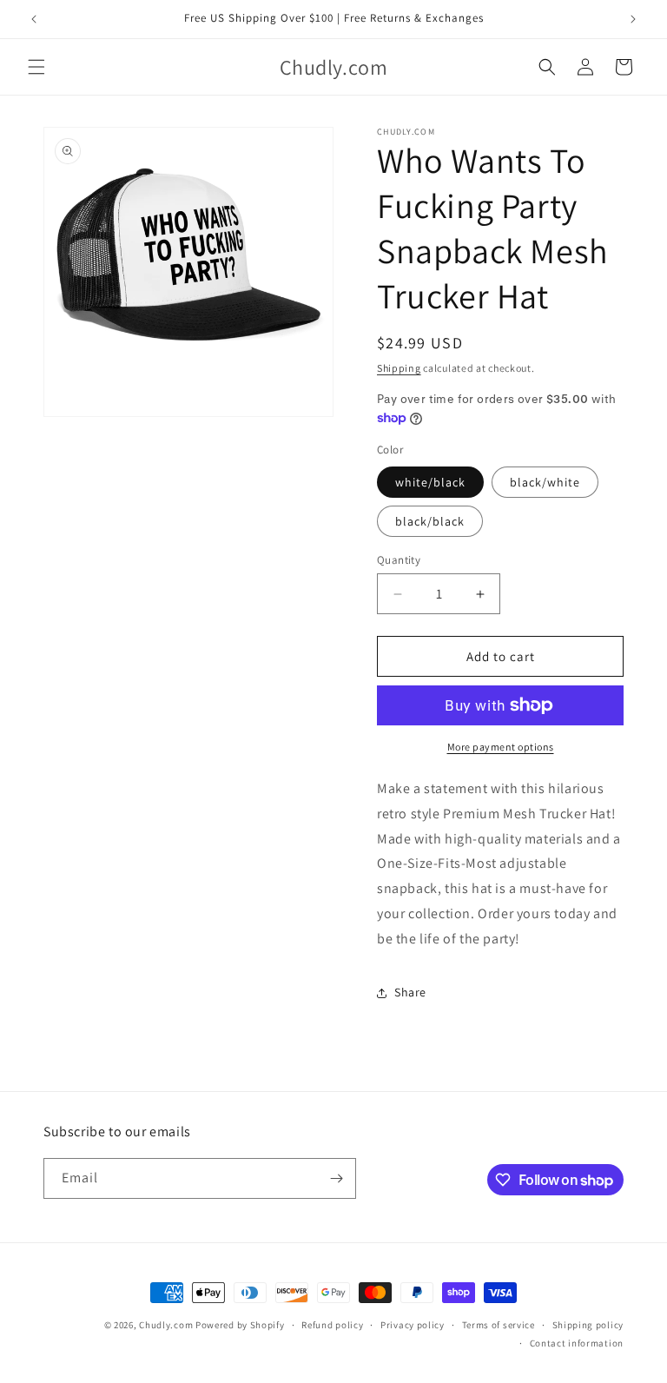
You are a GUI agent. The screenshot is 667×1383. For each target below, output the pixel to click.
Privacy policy (412, 1325)
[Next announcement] (633, 19)
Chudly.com (166, 1325)
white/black (430, 482)
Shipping (399, 367)
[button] (36, 67)
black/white (545, 482)
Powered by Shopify (240, 1325)
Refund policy (332, 1325)
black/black (430, 521)
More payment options (500, 746)
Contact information (577, 1343)
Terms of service (498, 1325)
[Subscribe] (336, 1178)
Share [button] (410, 992)
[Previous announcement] (34, 19)
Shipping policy (588, 1325)
